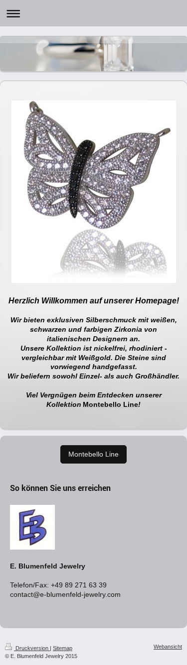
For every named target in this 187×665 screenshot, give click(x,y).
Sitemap (62, 648)
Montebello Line (93, 454)
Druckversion (32, 648)
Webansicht (168, 647)
